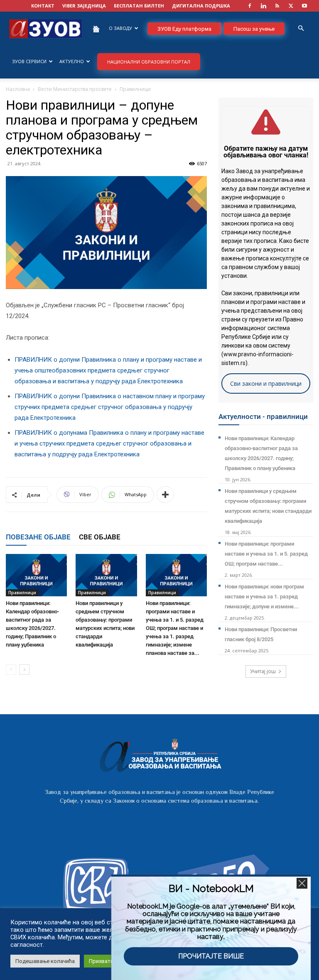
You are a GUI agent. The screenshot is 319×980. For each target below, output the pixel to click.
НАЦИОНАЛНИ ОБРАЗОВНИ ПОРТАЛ (148, 62)
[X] (291, 6)
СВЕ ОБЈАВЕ (99, 537)
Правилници (22, 592)
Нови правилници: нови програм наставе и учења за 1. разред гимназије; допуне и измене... (264, 596)
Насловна (18, 89)
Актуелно (71, 61)
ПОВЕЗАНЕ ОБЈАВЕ (38, 537)
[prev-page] (11, 669)
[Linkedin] (263, 6)
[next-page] (24, 669)
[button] (301, 28)
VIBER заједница (84, 5)
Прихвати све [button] (106, 961)
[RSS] (277, 6)
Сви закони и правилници (266, 383)
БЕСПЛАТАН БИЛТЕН (139, 5)
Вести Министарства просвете (75, 89)
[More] (165, 494)
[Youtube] (304, 6)
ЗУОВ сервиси (29, 61)
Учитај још (263, 671)
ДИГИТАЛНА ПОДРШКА (201, 5)
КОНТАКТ (42, 5)
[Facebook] (249, 6)
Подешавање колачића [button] (45, 961)
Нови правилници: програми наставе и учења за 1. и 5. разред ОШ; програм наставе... (266, 554)
